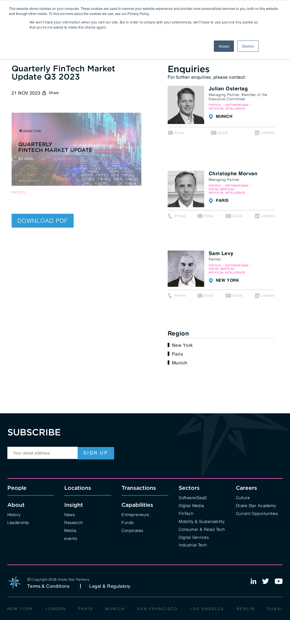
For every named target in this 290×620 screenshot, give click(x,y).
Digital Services (194, 537)
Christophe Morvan (233, 173)
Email (180, 133)
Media (70, 530)
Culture (243, 497)
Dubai (275, 608)
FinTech (186, 513)
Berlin (246, 608)
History (14, 514)
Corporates (132, 530)
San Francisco (157, 608)
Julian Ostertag (228, 88)
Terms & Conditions (48, 586)
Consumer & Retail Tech (202, 529)
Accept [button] (224, 46)
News (69, 514)
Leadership (18, 522)
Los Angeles (207, 608)
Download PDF (42, 220)
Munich (179, 362)
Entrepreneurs (135, 514)
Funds (127, 522)
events (70, 538)
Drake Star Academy (256, 505)
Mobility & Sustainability (202, 521)
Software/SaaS (193, 497)
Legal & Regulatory (110, 586)
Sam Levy (221, 253)
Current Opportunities (257, 513)
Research (73, 522)
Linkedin (268, 133)
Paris (177, 353)
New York (182, 345)
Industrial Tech (193, 545)
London (56, 608)
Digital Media (191, 505)
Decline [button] (248, 46)
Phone (180, 216)
